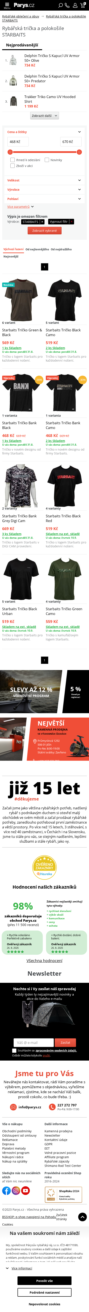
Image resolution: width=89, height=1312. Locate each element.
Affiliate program (56, 1157)
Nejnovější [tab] (10, 256)
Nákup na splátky (14, 1161)
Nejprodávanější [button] (22, 45)
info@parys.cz (30, 1107)
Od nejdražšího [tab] (61, 249)
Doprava (8, 1144)
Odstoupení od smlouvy (19, 1135)
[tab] (44, 132)
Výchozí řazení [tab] (13, 249)
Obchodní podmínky (17, 1131)
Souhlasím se (26, 1050)
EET (47, 1148)
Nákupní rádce (13, 1157)
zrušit (46, 1055)
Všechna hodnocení (44, 960)
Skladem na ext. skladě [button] (63, 534)
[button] (75, 5)
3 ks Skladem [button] (11, 534)
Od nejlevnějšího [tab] (37, 249)
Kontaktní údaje (55, 1140)
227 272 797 (67, 1105)
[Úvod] (25, 5)
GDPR (48, 1144)
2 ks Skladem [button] (55, 348)
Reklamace (10, 1140)
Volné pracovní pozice (60, 1153)
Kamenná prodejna (58, 1131)
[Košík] (83, 5)
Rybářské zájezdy (56, 1161)
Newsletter (52, 1135)
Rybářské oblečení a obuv (20, 16)
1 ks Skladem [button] (11, 348)
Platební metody (14, 1148)
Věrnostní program (15, 1153)
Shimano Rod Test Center (62, 1166)
